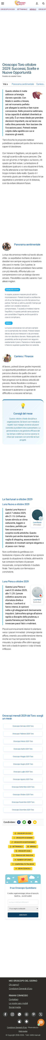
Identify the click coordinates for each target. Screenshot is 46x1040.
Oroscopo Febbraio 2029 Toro (23, 733)
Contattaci (13, 999)
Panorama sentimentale (23, 84)
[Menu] (2, 3)
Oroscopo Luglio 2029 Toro (23, 771)
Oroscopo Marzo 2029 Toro (23, 741)
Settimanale (22, 9)
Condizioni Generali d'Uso (20, 988)
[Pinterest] (33, 1014)
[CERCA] (43, 3)
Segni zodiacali (24, 868)
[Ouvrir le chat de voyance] (41, 1022)
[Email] (35, 822)
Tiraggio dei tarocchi (24, 855)
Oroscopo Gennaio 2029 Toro (23, 726)
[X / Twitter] (40, 1014)
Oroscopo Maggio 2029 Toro (23, 756)
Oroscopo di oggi (8, 9)
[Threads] (26, 1014)
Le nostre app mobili (18, 1003)
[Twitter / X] (29, 822)
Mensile (33, 9)
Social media (15, 1007)
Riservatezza (33, 1027)
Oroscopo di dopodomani (24, 842)
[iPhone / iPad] (19, 1021)
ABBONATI (23, 915)
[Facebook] (19, 822)
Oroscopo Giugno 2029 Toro (23, 764)
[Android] (26, 1021)
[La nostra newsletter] (37, 3)
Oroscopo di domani (24, 838)
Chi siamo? (14, 984)
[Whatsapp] (24, 822)
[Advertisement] (23, 36)
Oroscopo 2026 (24, 851)
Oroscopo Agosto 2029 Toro (23, 779)
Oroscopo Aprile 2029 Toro (23, 749)
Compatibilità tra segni (24, 864)
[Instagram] (12, 1014)
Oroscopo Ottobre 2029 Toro (23, 794)
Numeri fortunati (24, 860)
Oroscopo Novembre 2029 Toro (23, 802)
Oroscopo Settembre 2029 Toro (23, 787)
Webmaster (23, 1031)
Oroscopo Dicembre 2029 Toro (23, 809)
